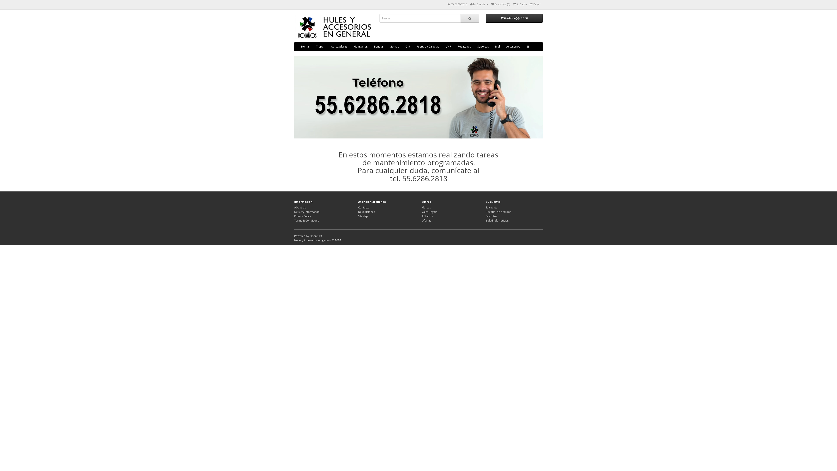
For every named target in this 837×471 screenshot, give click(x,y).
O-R (407, 46)
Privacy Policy (302, 216)
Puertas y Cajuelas (428, 46)
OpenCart (316, 236)
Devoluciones (366, 212)
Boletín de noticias (497, 220)
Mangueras (360, 46)
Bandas (378, 46)
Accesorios (513, 46)
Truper (320, 46)
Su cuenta (491, 207)
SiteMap (363, 216)
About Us (300, 207)
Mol (497, 46)
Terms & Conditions (306, 220)
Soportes (483, 46)
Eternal (305, 46)
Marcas (426, 207)
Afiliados (427, 216)
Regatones (464, 46)
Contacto (363, 207)
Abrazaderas (339, 46)
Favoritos (491, 216)
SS (528, 46)
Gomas (394, 46)
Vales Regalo (429, 212)
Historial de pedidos (498, 212)
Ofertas (426, 220)
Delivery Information (307, 212)
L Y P (448, 46)
